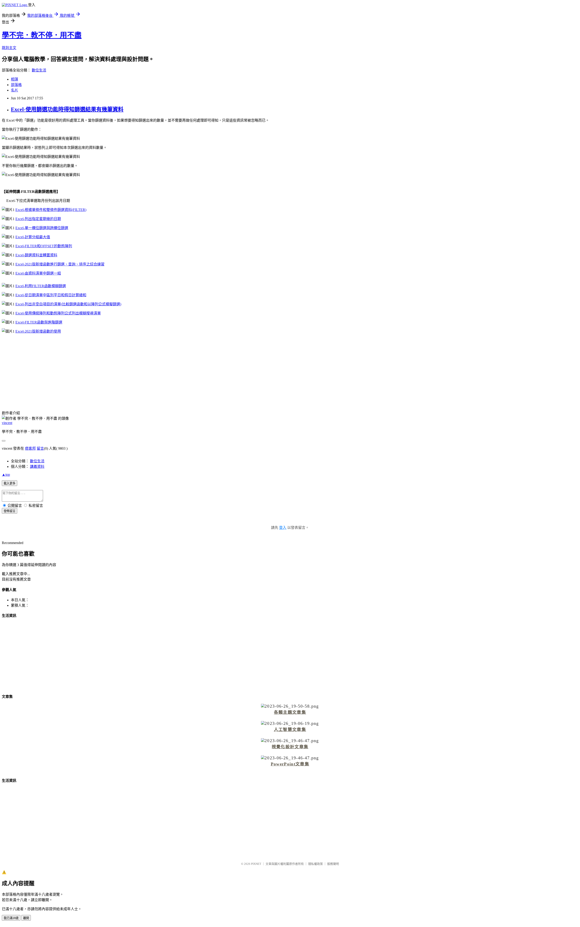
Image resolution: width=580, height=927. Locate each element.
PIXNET (256, 864)
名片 (14, 90)
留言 (40, 448)
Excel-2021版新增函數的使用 (38, 331)
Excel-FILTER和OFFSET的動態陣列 (43, 246)
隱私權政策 (315, 864)
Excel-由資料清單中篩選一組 (38, 273)
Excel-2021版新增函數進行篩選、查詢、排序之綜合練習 (59, 264)
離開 (26, 918)
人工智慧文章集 (290, 729)
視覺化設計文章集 (290, 746)
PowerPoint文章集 (290, 764)
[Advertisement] (290, 369)
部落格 (16, 85)
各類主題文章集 (290, 712)
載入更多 (9, 483)
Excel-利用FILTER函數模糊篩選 (40, 286)
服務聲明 (333, 864)
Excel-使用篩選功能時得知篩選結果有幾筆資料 (67, 109)
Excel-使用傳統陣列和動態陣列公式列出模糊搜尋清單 (58, 313)
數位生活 (39, 70)
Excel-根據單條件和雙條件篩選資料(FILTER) (50, 210)
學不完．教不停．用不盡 (42, 35)
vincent (7, 423)
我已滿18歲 (11, 918)
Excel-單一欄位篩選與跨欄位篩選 (41, 228)
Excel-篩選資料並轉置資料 (36, 255)
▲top (6, 474)
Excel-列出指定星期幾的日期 (38, 219)
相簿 (14, 79)
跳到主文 (9, 48)
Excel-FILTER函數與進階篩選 (38, 322)
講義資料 (37, 466)
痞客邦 (30, 448)
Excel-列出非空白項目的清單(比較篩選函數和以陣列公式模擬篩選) (68, 304)
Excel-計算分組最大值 (32, 237)
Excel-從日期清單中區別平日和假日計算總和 (50, 295)
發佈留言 (9, 511)
